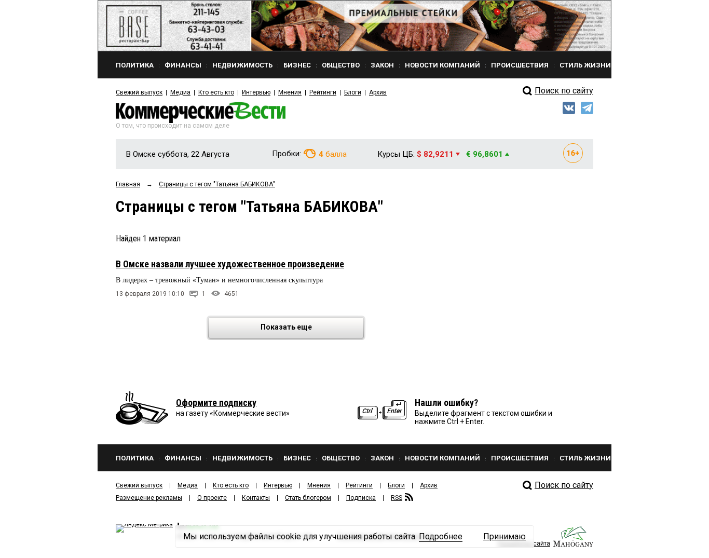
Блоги (352, 92)
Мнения (290, 92)
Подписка (361, 497)
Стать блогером (308, 497)
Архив (378, 92)
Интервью (256, 92)
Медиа (180, 92)
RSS (396, 497)
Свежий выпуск (139, 92)
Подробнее (440, 536)
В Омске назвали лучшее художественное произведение (230, 263)
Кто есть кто (216, 92)
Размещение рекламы (149, 497)
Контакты (256, 497)
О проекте (212, 497)
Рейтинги (322, 92)
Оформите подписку (216, 402)
